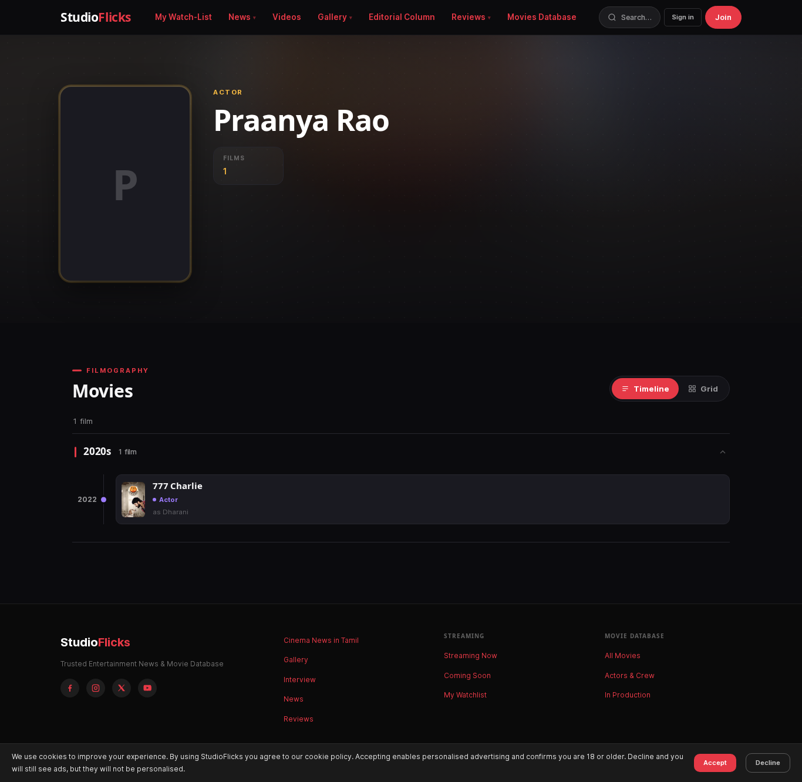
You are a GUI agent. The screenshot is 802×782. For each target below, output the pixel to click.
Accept (715, 763)
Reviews (468, 17)
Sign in (683, 17)
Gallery (332, 17)
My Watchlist (465, 694)
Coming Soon (467, 675)
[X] (121, 688)
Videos (286, 17)
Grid (709, 388)
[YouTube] (147, 688)
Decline (768, 763)
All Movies (623, 655)
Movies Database (542, 17)
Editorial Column (402, 17)
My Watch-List (183, 17)
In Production (628, 694)
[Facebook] (69, 688)
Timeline (651, 388)
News (239, 17)
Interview (300, 679)
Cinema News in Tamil (321, 640)
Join (723, 17)
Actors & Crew (630, 675)
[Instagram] (95, 688)
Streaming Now (470, 655)
